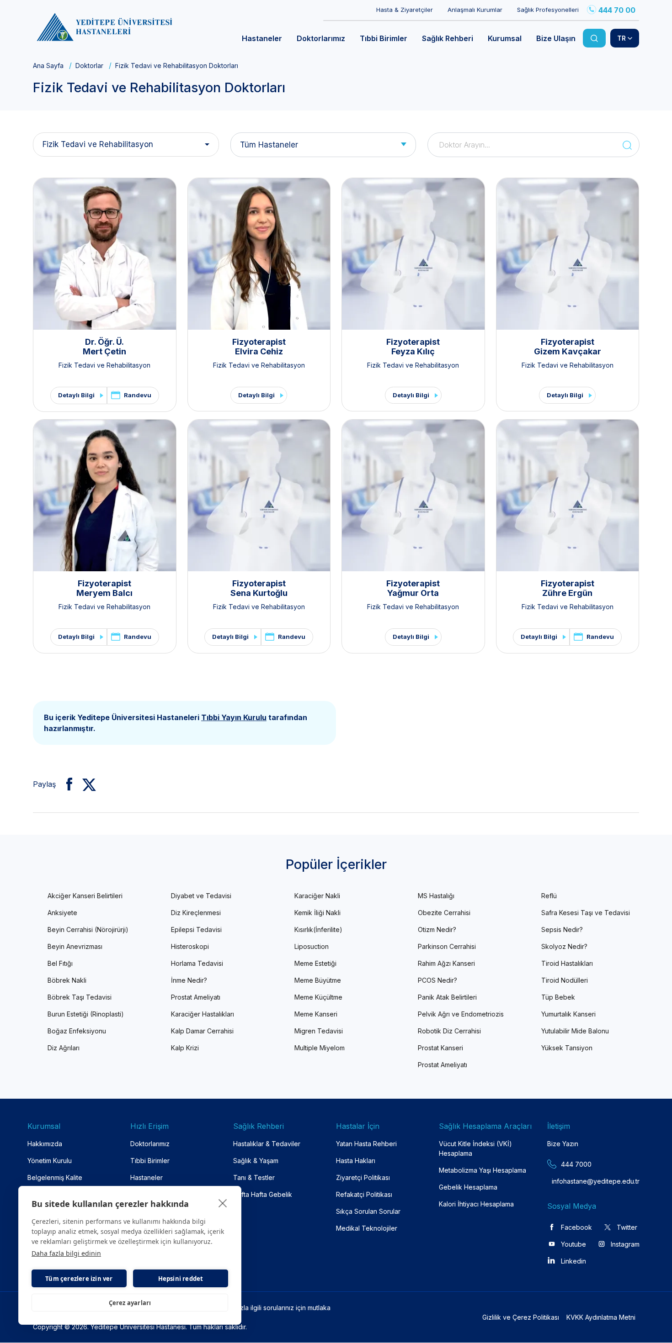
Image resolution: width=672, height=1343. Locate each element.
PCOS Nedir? (437, 980)
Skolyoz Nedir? (564, 946)
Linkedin (573, 1261)
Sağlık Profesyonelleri (548, 9)
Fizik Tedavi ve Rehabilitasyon (98, 144)
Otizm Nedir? (437, 929)
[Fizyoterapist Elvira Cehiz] (259, 254)
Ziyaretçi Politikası (363, 1177)
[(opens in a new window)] (65, 784)
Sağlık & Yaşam (255, 1160)
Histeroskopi (190, 946)
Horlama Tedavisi (197, 963)
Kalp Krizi (185, 1048)
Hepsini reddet (180, 1279)
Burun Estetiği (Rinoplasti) (86, 1014)
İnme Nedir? (189, 980)
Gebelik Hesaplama (468, 1187)
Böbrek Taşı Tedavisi (80, 997)
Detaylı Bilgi (76, 395)
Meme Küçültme (318, 997)
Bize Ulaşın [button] (556, 38)
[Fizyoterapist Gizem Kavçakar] (567, 254)
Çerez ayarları (130, 1303)
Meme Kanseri (315, 1014)
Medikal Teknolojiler (366, 1228)
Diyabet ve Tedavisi (201, 896)
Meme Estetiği (315, 963)
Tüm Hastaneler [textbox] (269, 144)
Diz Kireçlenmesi (196, 912)
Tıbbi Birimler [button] (383, 38)
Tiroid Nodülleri (564, 980)
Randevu (137, 395)
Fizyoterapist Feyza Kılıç (413, 347)
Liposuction (311, 946)
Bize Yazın (562, 1144)
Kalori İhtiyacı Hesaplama (476, 1204)
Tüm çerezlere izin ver (78, 1279)
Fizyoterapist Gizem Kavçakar (567, 347)
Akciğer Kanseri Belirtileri (85, 896)
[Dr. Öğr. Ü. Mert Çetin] (104, 254)
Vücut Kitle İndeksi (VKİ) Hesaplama (475, 1148)
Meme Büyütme (317, 980)
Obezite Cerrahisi (444, 912)
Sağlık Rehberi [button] (447, 38)
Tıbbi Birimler (150, 1160)
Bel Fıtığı (60, 963)
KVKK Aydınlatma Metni (600, 1317)
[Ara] (594, 38)
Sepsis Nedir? (562, 929)
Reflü (549, 896)
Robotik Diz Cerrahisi (449, 1031)
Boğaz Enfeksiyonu (77, 1031)
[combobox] (323, 144)
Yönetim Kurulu (49, 1160)
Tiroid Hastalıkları (567, 963)
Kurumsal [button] (505, 38)
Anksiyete (62, 912)
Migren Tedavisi (318, 1031)
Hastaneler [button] (262, 38)
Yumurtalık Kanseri (568, 1014)
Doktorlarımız (150, 1144)
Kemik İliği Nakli (317, 912)
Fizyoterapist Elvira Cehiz (259, 347)
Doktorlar (89, 65)
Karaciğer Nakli (317, 896)
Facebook (576, 1227)
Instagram (625, 1244)
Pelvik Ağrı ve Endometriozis (461, 1014)
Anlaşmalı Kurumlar (475, 9)
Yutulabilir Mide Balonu (575, 1031)
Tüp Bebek (558, 997)
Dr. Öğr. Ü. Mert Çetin (104, 347)
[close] (223, 1203)
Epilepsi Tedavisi (196, 929)
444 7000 (576, 1164)
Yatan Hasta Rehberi (366, 1144)
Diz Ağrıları (64, 1048)
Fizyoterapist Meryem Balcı (104, 588)
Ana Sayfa (48, 65)
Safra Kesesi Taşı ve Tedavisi (585, 912)
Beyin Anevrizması (75, 946)
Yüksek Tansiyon (566, 1048)
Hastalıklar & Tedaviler (266, 1144)
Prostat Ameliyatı (195, 997)
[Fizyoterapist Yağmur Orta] (413, 495)
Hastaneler (146, 1177)
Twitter (627, 1227)
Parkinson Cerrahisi (447, 946)
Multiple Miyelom (319, 1048)
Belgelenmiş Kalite (54, 1177)
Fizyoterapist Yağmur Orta (413, 588)
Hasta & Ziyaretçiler (404, 9)
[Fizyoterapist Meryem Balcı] (104, 495)
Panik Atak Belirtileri (447, 997)
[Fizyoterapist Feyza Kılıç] (413, 254)
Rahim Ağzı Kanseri (446, 963)
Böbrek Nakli (67, 980)
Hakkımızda (44, 1144)
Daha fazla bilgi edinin (66, 1253)
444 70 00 (616, 10)
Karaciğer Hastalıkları (202, 1014)
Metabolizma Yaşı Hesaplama (482, 1170)
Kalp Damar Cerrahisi (202, 1031)
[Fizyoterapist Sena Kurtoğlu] (259, 495)
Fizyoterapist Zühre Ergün (567, 588)
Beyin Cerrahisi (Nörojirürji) (88, 929)
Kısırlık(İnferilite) (318, 929)
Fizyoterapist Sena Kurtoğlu (259, 588)
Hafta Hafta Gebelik (262, 1194)
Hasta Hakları (355, 1160)
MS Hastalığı (436, 896)
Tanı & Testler (254, 1177)
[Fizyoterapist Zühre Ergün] (567, 495)
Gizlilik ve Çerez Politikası (520, 1317)
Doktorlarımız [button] (321, 38)
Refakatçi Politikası (364, 1194)
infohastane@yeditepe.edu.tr (574, 1181)
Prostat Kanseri (440, 1048)
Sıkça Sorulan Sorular (368, 1211)
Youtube (573, 1244)
